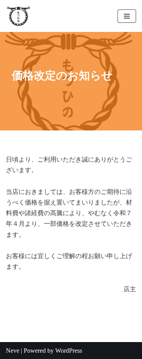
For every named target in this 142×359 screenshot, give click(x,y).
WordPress (68, 350)
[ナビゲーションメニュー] (127, 16)
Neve (12, 350)
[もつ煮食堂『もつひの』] (21, 16)
